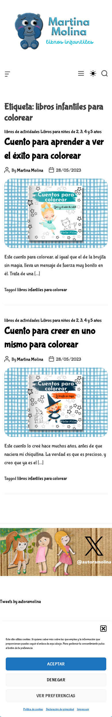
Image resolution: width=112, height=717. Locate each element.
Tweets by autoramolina (20, 601)
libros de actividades (22, 131)
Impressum (83, 709)
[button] (103, 628)
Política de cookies (33, 709)
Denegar (56, 680)
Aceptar (56, 664)
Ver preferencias (56, 696)
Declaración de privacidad (60, 709)
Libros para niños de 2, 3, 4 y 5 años (71, 131)
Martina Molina (30, 170)
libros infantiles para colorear (42, 289)
